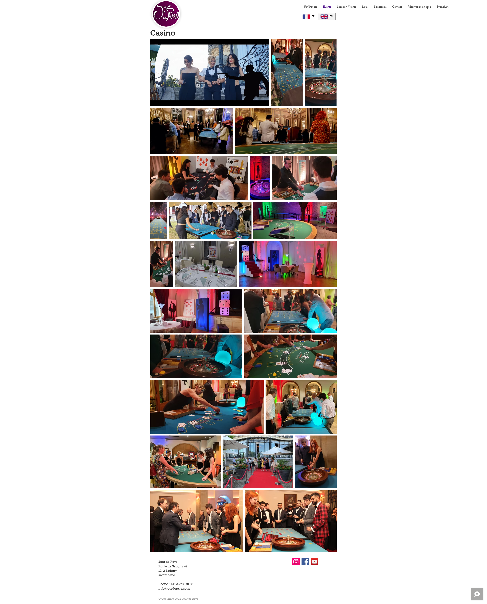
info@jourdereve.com (174, 588)
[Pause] (155, 100)
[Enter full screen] (263, 100)
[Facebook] (305, 561)
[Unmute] (161, 100)
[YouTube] (314, 561)
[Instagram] (296, 561)
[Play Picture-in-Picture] (257, 100)
